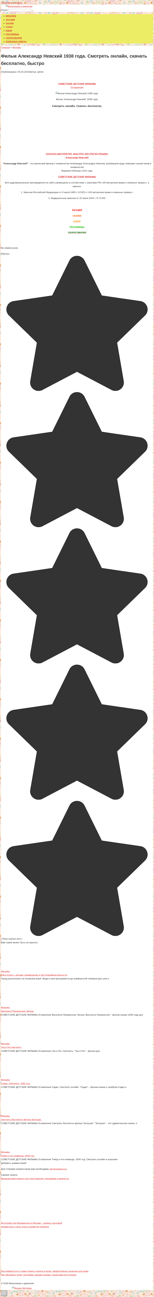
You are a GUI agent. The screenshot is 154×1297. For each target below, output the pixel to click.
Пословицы (12, 34)
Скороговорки (14, 38)
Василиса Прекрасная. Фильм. (17, 1011)
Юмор (9, 31)
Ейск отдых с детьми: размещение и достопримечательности (34, 975)
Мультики (11, 16)
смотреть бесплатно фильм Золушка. (21, 1119)
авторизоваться (58, 1169)
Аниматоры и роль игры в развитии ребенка (25, 1226)
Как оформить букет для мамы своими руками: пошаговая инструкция (38, 1275)
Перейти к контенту (11, 2)
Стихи (9, 27)
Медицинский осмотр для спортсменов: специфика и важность (35, 1178)
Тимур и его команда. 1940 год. (18, 1155)
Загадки (10, 20)
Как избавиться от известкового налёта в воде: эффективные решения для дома (44, 1271)
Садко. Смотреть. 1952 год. (15, 1083)
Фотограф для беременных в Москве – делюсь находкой (31, 1223)
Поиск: (5, 10)
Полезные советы (16, 42)
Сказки (10, 23)
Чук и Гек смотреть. (11, 1047)
